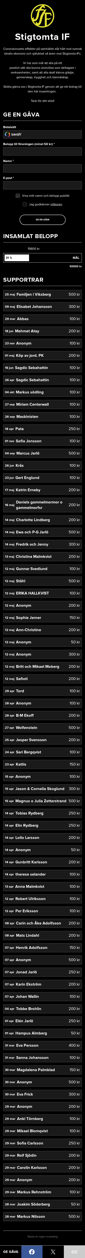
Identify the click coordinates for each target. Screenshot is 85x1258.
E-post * (8, 178)
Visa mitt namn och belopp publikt (45, 195)
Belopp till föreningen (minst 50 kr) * (29, 144)
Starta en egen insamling (42, 1236)
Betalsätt (9, 127)
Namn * (8, 161)
